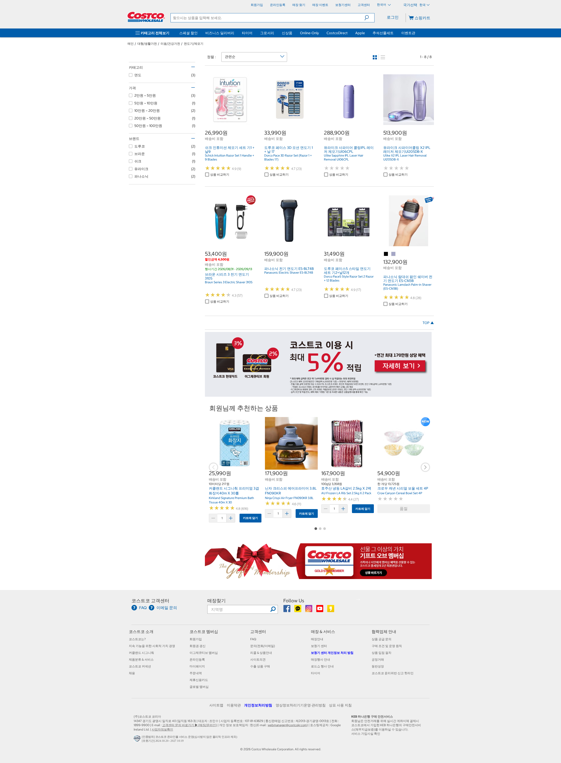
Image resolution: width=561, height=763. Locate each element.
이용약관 (234, 705)
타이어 (247, 33)
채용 (132, 673)
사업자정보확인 (162, 729)
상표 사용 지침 (340, 705)
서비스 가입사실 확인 (365, 734)
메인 (131, 44)
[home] (146, 16)
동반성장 (378, 666)
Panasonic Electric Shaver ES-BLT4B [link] (288, 273)
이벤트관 (408, 33)
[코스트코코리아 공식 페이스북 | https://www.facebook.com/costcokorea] (287, 610)
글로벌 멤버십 (199, 687)
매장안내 (317, 639)
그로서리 (267, 33)
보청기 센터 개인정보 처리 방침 (332, 653)
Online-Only (309, 33)
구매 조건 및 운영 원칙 (387, 646)
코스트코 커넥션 (140, 666)
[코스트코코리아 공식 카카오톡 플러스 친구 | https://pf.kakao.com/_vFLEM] (298, 610)
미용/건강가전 (170, 44)
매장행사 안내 (320, 659)
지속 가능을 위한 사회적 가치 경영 (152, 646)
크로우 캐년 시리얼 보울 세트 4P (402, 488)
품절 (404, 508)
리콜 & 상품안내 (261, 653)
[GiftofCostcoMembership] (318, 577)
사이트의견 (258, 659)
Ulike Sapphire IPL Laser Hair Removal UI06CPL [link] (343, 157)
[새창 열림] (138, 740)
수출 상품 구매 (260, 666)
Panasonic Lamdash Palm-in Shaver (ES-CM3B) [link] (407, 287)
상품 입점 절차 (381, 653)
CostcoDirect (337, 33)
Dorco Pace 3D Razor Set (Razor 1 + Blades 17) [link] (288, 157)
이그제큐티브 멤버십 (204, 653)
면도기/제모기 (193, 44)
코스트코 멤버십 (204, 631)
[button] (369, 17)
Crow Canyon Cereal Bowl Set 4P (399, 493)
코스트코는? (137, 639)
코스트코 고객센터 (150, 601)
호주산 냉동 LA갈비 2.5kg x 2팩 (346, 488)
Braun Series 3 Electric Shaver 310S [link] (228, 282)
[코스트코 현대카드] (318, 395)
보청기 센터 (319, 646)
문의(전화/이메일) (262, 646)
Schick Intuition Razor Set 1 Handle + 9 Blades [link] (229, 157)
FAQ (253, 639)
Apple (360, 33)
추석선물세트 (383, 33)
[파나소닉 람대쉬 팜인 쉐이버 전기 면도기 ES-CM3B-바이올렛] (393, 254)
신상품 (287, 33)
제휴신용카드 (199, 680)
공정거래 (378, 659)
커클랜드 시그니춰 (141, 653)
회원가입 (196, 639)
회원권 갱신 (198, 646)
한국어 (382, 5)
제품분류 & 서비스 (141, 659)
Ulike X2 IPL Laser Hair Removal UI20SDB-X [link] (405, 157)
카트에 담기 (250, 518)
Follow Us (293, 601)
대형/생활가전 (147, 44)
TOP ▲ (428, 323)
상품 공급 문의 (381, 639)
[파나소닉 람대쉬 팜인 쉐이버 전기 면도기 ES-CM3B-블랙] (386, 254)
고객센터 (258, 631)
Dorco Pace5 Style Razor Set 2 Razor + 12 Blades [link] (349, 278)
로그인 (393, 17)
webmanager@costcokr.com (287, 725)
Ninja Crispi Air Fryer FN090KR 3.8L (289, 498)
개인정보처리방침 (258, 705)
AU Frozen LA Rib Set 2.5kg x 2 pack (346, 493)
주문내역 (196, 673)
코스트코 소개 (141, 631)
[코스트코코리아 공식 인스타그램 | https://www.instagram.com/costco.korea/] (309, 610)
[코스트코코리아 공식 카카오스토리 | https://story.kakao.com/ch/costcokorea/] (330, 610)
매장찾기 (216, 601)
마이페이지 (197, 666)
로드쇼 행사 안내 (322, 666)
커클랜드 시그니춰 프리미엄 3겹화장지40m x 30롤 (234, 490)
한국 (422, 5)
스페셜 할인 (188, 33)
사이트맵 (216, 705)
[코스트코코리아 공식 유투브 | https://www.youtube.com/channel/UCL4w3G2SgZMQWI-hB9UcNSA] (320, 610)
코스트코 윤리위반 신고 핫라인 (393, 673)
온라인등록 (197, 659)
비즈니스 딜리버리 (219, 33)
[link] (230, 123)
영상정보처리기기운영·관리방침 (301, 705)
